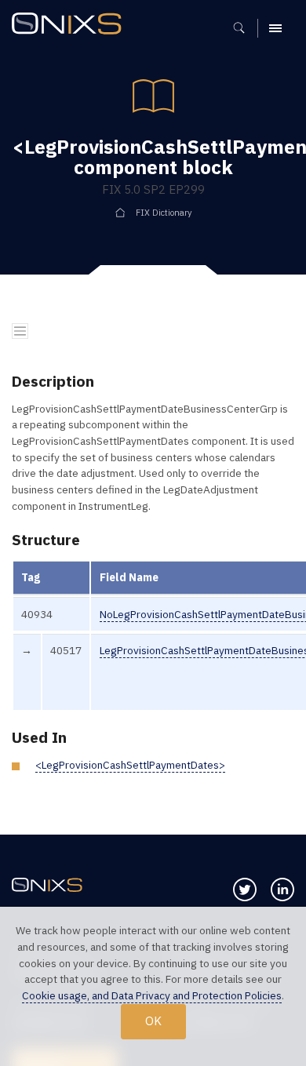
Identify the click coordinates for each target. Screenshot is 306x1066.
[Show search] (244, 28)
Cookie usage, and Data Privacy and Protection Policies (152, 995)
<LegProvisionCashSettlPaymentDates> (130, 765)
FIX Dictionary (164, 212)
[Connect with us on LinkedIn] (282, 889)
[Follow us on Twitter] (245, 889)
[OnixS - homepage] (70, 25)
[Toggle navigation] (20, 331)
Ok (153, 1020)
